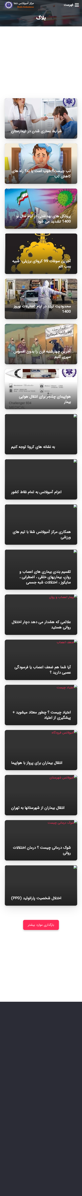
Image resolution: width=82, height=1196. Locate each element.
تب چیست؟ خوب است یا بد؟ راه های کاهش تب (41, 173)
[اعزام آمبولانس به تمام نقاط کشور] (41, 461)
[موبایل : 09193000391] (71, 1109)
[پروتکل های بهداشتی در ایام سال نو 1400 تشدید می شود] (41, 191)
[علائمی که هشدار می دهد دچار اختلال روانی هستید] (41, 597)
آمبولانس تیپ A (58, 1159)
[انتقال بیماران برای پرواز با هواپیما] (41, 732)
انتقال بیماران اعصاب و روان (51, 1173)
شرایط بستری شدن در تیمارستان (36, 131)
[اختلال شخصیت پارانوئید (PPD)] (41, 867)
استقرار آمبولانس (58, 1152)
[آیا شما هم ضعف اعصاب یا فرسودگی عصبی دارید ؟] (41, 642)
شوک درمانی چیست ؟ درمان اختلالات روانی (42, 850)
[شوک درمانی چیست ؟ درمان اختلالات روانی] (41, 822)
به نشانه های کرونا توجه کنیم (33, 447)
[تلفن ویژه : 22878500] (71, 1088)
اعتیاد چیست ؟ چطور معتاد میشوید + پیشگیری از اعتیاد (42, 715)
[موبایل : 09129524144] (71, 1098)
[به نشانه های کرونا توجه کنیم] (41, 416)
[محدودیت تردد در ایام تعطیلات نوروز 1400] (41, 281)
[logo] (19, 5)
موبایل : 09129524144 (47, 1099)
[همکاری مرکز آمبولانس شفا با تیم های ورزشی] (41, 507)
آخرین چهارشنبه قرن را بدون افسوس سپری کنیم (42, 354)
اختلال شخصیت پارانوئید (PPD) (36, 898)
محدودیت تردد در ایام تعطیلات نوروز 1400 (42, 309)
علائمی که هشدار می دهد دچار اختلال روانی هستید (41, 624)
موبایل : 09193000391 (47, 1109)
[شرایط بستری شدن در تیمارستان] (41, 100)
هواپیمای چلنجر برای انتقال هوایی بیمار (45, 399)
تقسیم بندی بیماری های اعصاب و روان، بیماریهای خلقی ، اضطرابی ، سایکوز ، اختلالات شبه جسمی (45, 577)
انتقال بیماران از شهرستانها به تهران (37, 808)
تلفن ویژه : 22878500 (48, 1088)
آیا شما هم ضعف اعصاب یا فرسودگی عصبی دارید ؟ (43, 670)
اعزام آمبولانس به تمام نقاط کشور (36, 492)
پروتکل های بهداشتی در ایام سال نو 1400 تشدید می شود (43, 218)
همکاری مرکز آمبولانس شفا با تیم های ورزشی (42, 534)
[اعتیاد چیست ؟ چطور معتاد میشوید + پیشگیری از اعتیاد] (41, 687)
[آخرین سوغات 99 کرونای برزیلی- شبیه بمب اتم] (41, 236)
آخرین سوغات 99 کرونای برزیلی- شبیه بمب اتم (41, 263)
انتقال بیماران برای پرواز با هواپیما (36, 763)
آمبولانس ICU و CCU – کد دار (49, 1166)
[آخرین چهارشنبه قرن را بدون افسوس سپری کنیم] (41, 326)
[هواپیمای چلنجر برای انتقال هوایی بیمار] (41, 371)
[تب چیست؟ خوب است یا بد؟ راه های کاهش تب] (41, 146)
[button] (71, 5)
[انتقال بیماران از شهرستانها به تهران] (41, 777)
